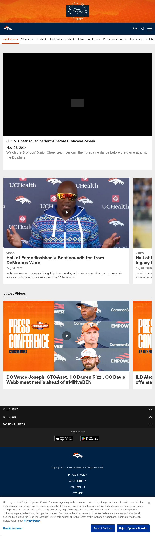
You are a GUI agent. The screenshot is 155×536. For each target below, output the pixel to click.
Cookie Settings (12, 528)
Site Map (78, 493)
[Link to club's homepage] (7, 27)
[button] (77, 103)
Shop (135, 28)
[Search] (142, 28)
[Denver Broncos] (77, 456)
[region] (77, 516)
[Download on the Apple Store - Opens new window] (64, 439)
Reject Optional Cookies (133, 528)
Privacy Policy (77, 474)
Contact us (77, 487)
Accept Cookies (103, 528)
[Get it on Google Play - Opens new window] (90, 440)
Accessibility (77, 480)
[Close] (149, 503)
